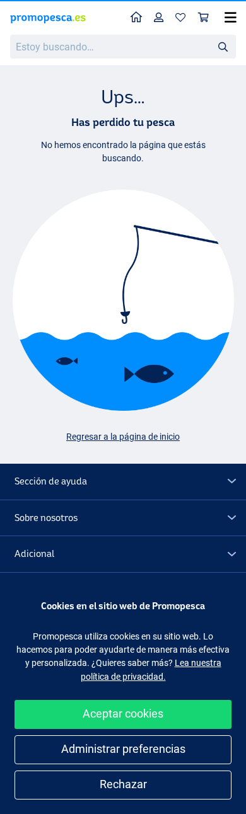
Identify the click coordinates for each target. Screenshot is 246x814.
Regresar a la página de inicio (123, 437)
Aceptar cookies (123, 713)
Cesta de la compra (203, 18)
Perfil (159, 18)
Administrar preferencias (123, 748)
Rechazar (123, 784)
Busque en (226, 49)
